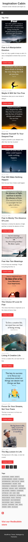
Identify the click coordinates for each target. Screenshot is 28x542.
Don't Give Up (15, 481)
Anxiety (17, 476)
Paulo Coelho (6, 497)
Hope (16, 488)
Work (9, 507)
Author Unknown (7, 479)
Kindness (13, 490)
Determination (6, 481)
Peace (13, 497)
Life (10, 493)
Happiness (5, 488)
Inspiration (22, 488)
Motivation (5, 495)
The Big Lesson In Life (12, 452)
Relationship (6, 500)
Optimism (19, 495)
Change (15, 479)
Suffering (11, 504)
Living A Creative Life (11, 355)
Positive (18, 497)
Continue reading (7, 62)
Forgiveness (6, 486)
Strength (17, 502)
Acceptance (5, 476)
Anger (12, 476)
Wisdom (4, 507)
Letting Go (5, 493)
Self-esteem (5, 502)
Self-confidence (15, 500)
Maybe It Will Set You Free (13, 93)
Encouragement (7, 483)
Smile (12, 502)
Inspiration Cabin (14, 3)
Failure (15, 483)
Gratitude (21, 486)
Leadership (20, 490)
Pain (24, 495)
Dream (22, 481)
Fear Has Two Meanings (12, 261)
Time (16, 504)
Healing (11, 488)
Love (14, 493)
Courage (21, 479)
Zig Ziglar (15, 507)
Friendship (14, 486)
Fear (19, 483)
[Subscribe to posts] (3, 513)
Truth (20, 504)
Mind (18, 493)
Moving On (12, 495)
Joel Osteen (5, 490)
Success (4, 504)
